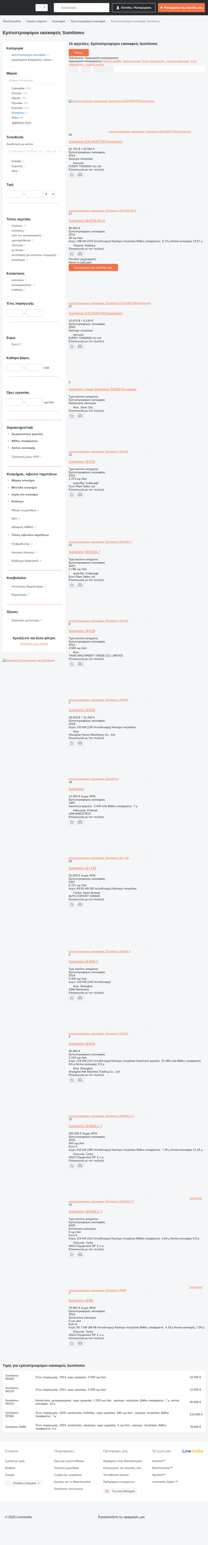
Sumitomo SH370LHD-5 (87, 221)
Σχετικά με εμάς (15, 1461)
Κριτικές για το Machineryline (72, 1481)
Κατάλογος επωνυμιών (68, 1488)
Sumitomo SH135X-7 (84, 552)
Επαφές (10, 1474)
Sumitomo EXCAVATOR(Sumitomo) (96, 142)
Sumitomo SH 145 (82, 868)
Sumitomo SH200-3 (83, 962)
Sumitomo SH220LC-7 (85, 1212)
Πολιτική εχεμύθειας (66, 1468)
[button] (72, 174)
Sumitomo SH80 (81, 1300)
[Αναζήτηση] (57, 7)
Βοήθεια (10, 1468)
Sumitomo (76, 789)
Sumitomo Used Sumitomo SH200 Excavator (103, 389)
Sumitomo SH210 (82, 1044)
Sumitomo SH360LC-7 (85, 1126)
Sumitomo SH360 (11, 1414)
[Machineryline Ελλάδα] (17, 7)
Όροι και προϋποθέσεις (69, 1461)
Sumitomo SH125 (82, 462)
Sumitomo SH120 (82, 631)
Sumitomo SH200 (82, 710)
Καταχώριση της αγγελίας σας (93, 267)
